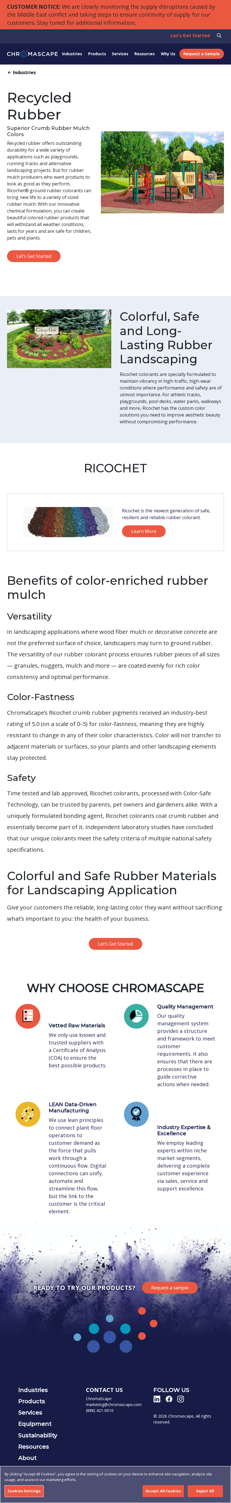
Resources (144, 53)
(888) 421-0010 (100, 1410)
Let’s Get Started (33, 256)
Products (97, 53)
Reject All (205, 1490)
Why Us (168, 53)
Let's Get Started (190, 35)
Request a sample (169, 1288)
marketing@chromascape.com (114, 1404)
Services (120, 53)
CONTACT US (104, 1390)
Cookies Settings (24, 1490)
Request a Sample (201, 53)
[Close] (222, 1475)
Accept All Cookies (163, 1490)
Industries (72, 53)
